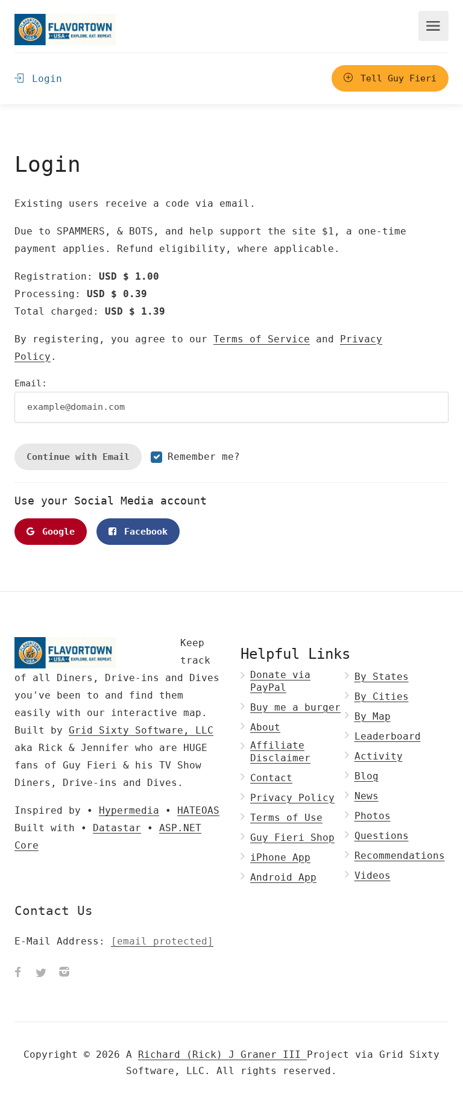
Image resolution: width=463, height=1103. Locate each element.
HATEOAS (198, 810)
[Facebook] (18, 973)
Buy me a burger (295, 707)
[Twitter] (41, 973)
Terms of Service (261, 339)
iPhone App (280, 857)
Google (56, 531)
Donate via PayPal (280, 681)
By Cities (381, 696)
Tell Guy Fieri (395, 78)
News (366, 796)
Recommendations (399, 855)
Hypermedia (129, 810)
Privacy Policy (292, 797)
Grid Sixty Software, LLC (141, 730)
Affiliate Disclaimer (280, 752)
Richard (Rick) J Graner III (222, 1054)
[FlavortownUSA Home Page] (65, 29)
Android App (283, 877)
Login (44, 78)
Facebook (143, 531)
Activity (378, 756)
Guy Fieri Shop (292, 837)
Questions (381, 835)
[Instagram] (63, 973)
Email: (30, 383)
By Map (372, 716)
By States (381, 676)
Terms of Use (286, 817)
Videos (372, 875)
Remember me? (204, 456)
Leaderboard (387, 736)
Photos (372, 816)
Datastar (117, 828)
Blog (366, 776)
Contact (271, 778)
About (265, 727)
